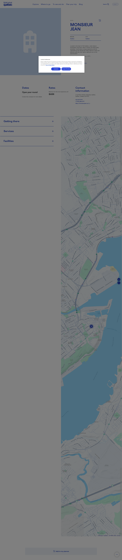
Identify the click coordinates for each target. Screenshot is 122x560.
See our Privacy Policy (50, 65)
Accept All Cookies (66, 68)
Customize (56, 68)
